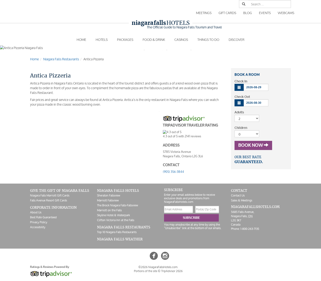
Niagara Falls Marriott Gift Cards (49, 195)
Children (241, 128)
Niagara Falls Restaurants (123, 227)
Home (81, 39)
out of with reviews (182, 136)
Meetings (203, 12)
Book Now (251, 145)
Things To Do (208, 39)
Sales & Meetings (241, 200)
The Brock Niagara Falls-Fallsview (117, 205)
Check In (241, 81)
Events (265, 12)
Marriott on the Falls (109, 210)
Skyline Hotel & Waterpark (113, 215)
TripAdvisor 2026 (172, 271)
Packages (125, 39)
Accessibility (37, 227)
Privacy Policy (38, 222)
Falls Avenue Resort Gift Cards (48, 200)
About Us (35, 212)
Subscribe (191, 218)
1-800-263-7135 (249, 229)
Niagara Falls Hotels (118, 191)
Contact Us (238, 195)
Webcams (286, 12)
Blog (247, 12)
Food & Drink (154, 39)
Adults (239, 112)
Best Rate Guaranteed (43, 217)
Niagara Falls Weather (120, 239)
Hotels (161, 23)
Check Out (242, 97)
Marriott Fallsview (108, 200)
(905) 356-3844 (173, 172)
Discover (236, 39)
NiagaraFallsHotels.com (255, 207)
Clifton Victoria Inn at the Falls (115, 220)
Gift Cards (227, 12)
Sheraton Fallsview (108, 195)
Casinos (181, 39)
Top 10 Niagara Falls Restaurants (117, 232)
